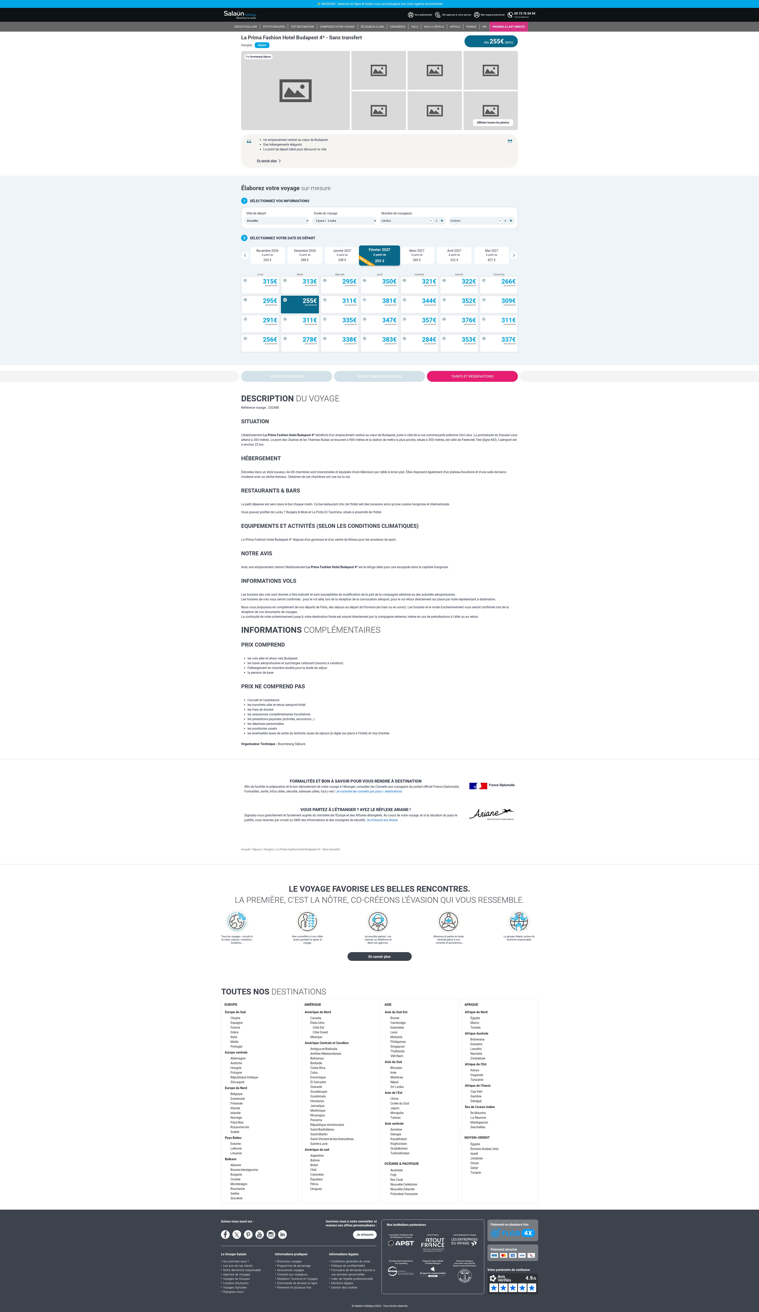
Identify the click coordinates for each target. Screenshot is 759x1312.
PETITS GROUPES (274, 26)
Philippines (398, 1042)
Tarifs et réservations (472, 376)
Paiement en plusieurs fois (294, 1287)
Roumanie (237, 1189)
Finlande (236, 1103)
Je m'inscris (365, 1235)
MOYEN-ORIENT (477, 1137)
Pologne (236, 1072)
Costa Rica (317, 1068)
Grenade (316, 1087)
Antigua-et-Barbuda (323, 1049)
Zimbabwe (477, 1058)
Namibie (476, 1053)
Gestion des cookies (344, 1287)
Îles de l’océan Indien (480, 1107)
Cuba (314, 1072)
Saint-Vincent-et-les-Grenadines (332, 1139)
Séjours (257, 849)
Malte (234, 1042)
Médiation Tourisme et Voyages (297, 1279)
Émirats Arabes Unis (484, 1149)
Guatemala (318, 1096)
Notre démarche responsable (242, 1270)
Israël (474, 1153)
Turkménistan (400, 1153)
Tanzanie (476, 1080)
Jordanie (476, 1158)
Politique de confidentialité (348, 1266)
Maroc (474, 1023)
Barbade (316, 1063)
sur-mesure (286, 188)
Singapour (397, 1046)
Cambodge (398, 1023)
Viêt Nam (396, 1056)
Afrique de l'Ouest (477, 1086)
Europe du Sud (235, 1012)
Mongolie (396, 1113)
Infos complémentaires (379, 376)
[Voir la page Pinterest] (248, 1234)
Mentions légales (342, 1283)
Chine (394, 1099)
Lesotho (476, 1049)
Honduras (317, 1101)
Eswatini (476, 1044)
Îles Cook (396, 1180)
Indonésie (397, 1027)
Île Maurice (478, 1113)
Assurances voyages (290, 1270)
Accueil (245, 849)
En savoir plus (379, 957)
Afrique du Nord (476, 1012)
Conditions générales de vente (350, 1261)
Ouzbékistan (399, 1148)
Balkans (230, 1159)
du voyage (290, 398)
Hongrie (268, 849)
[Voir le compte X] (236, 1234)
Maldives (396, 1077)
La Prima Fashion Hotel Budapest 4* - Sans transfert (301, 38)
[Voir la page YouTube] (259, 1234)
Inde (393, 1072)
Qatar (474, 1168)
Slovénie (236, 1198)
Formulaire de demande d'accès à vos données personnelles (353, 1272)
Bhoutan (396, 1068)
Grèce (234, 1032)
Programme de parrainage (294, 1266)
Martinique (317, 1110)
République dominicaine (327, 1125)
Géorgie (395, 1134)
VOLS (414, 26)
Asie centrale (394, 1123)
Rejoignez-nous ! (233, 1292)
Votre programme (286, 376)
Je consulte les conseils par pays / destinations (369, 791)
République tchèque (244, 1077)
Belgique (236, 1094)
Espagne (236, 1023)
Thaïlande (397, 1051)
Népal (394, 1082)
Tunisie (475, 1027)
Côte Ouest (320, 1032)
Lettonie (236, 1148)
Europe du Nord (236, 1088)
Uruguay (316, 1189)
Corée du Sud (399, 1103)
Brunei (394, 1018)
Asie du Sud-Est (396, 1012)
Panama (316, 1120)
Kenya (474, 1070)
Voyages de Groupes (236, 1279)
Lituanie (236, 1153)
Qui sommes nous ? (236, 1261)
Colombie (317, 1174)
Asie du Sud (393, 1062)
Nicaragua (317, 1115)
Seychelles (477, 1127)
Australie (396, 1170)
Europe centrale (236, 1052)
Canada (315, 1018)
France (235, 1027)
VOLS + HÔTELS (434, 26)
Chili (313, 1170)
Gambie (475, 1096)
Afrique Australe (476, 1033)
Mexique (316, 1037)
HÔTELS (455, 26)
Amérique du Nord (318, 1012)
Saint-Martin (319, 1134)
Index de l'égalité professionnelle (352, 1279)
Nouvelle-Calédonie (403, 1184)
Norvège (236, 1118)
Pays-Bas (237, 1122)
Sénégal (476, 1101)
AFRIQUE (471, 1004)
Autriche (236, 1063)
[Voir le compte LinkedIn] (282, 1234)
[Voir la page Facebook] (225, 1234)
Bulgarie (236, 1174)
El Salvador (318, 1082)
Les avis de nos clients (238, 1266)
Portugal (236, 1046)
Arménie (396, 1129)
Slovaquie (237, 1082)
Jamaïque (317, 1106)
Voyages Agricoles (235, 1287)
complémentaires (310, 630)
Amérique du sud (317, 1150)
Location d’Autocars (236, 1283)
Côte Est (318, 1027)
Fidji (393, 1175)
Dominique (318, 1077)
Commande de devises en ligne (297, 1283)
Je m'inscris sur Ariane (382, 820)
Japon (394, 1108)
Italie (233, 1037)
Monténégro (238, 1184)
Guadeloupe (318, 1091)
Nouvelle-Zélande (402, 1189)
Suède (234, 1132)
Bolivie (315, 1160)
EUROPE (231, 1004)
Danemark (237, 1099)
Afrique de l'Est (475, 1064)
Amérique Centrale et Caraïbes (327, 1043)
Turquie (475, 1172)
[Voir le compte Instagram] (271, 1234)
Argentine (317, 1155)
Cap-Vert (476, 1091)
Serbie (234, 1193)
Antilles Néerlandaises (325, 1053)
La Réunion (478, 1118)
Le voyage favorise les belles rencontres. (379, 894)
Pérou (314, 1184)
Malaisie (396, 1037)
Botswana (477, 1039)
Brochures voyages (289, 1261)
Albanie (235, 1165)
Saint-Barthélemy (322, 1129)
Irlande (235, 1108)
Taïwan (395, 1118)
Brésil (314, 1165)
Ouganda (476, 1075)
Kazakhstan (398, 1139)
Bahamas (317, 1058)
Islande (235, 1113)
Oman (474, 1163)
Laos (393, 1032)
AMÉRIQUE (312, 1004)
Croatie (235, 1179)
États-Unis (317, 1023)
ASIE (388, 1004)
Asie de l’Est (393, 1093)
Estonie (235, 1144)
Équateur (316, 1179)
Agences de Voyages (236, 1274)
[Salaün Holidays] (240, 15)
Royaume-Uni (239, 1127)
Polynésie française (404, 1194)
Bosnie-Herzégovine (244, 1170)
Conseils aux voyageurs (292, 1274)
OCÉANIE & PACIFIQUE (401, 1164)
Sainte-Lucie (319, 1144)
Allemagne (237, 1058)
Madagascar (479, 1122)
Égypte (475, 1018)
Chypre (235, 1018)
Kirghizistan (398, 1144)
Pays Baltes (233, 1138)
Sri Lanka (397, 1087)
